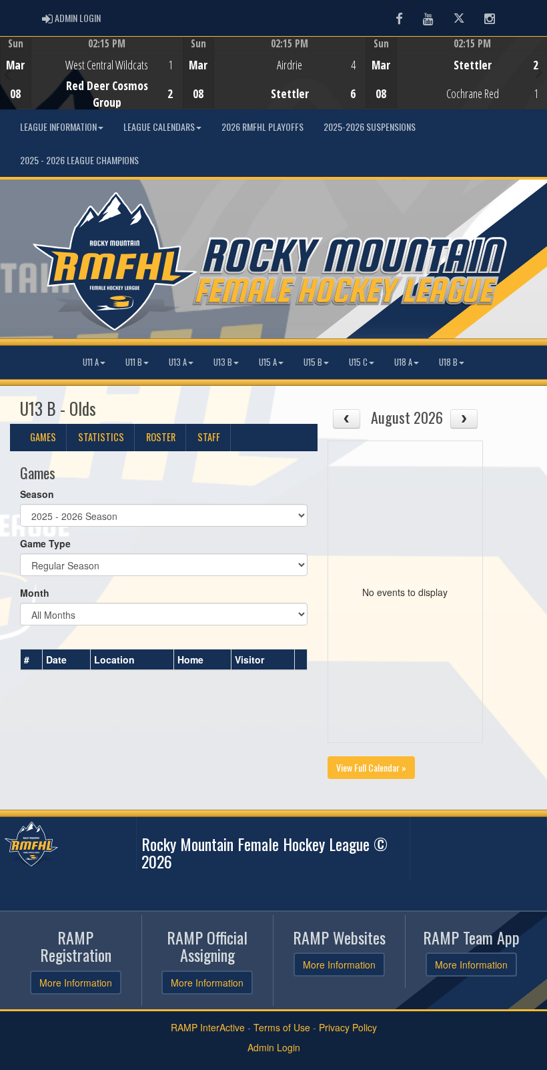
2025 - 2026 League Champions (79, 160)
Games (43, 437)
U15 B (313, 362)
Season (37, 494)
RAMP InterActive (208, 1027)
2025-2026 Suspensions (370, 126)
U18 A (403, 362)
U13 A (178, 362)
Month (34, 592)
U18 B (448, 362)
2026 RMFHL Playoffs (262, 126)
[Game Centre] (91, 83)
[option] (91, 72)
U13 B (222, 362)
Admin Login (273, 1047)
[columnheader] (32, 660)
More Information (75, 982)
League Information (58, 126)
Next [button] (539, 71)
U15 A (268, 362)
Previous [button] (7, 74)
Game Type (45, 543)
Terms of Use (281, 1027)
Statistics (101, 437)
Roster (160, 437)
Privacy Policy (348, 1027)
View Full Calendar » (371, 767)
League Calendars (159, 126)
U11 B (133, 362)
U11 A (91, 362)
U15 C (358, 362)
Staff (208, 437)
